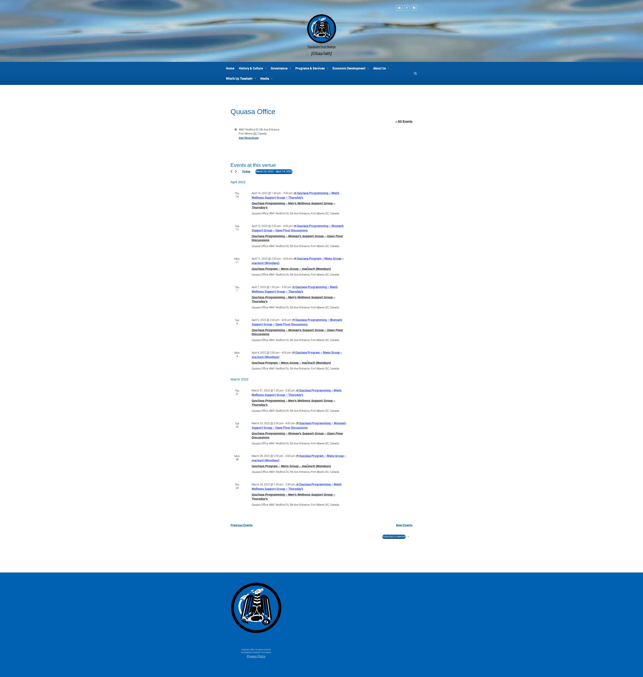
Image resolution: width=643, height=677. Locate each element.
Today (246, 171)
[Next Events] (236, 171)
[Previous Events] (231, 171)
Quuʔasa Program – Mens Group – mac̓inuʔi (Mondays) (291, 268)
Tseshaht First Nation (321, 47)
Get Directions (249, 138)
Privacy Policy (256, 656)
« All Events (403, 121)
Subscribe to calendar (393, 536)
